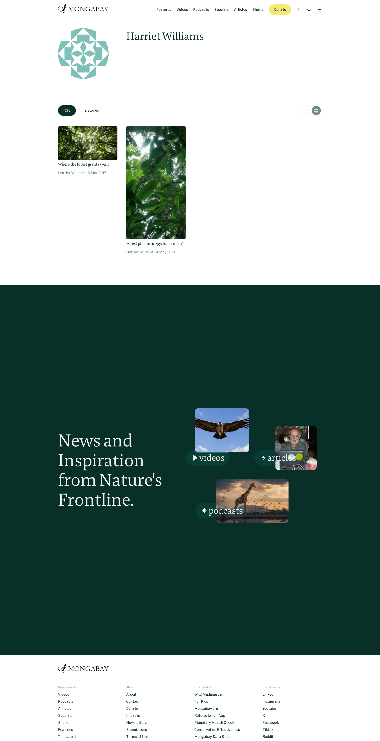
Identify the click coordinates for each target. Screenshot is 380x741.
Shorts (258, 9)
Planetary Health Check (214, 723)
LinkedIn (269, 694)
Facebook (271, 723)
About (131, 694)
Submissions (136, 730)
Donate (280, 9)
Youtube (269, 708)
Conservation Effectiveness (217, 730)
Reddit (268, 737)
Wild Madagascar (208, 694)
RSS (67, 110)
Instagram (271, 701)
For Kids (201, 701)
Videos (182, 9)
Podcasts (201, 9)
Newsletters (136, 723)
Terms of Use (137, 737)
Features (164, 9)
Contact (133, 701)
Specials (221, 9)
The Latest (67, 737)
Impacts (133, 715)
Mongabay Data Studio (213, 737)
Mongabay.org (206, 708)
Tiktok (268, 730)
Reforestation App (209, 715)
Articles (240, 9)
